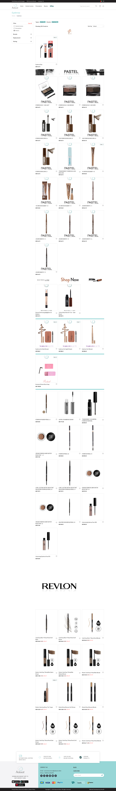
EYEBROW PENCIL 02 (64, 454)
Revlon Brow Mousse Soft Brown (67, 707)
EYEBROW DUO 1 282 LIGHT (42, 105)
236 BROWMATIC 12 (41, 239)
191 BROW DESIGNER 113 (88, 171)
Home (21, 6)
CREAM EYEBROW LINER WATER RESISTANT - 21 (44, 454)
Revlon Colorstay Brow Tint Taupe (44, 707)
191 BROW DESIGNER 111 (65, 206)
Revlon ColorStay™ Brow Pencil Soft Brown (68, 741)
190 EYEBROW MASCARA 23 (66, 138)
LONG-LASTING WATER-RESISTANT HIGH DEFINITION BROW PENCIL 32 (45, 488)
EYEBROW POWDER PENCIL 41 (43, 419)
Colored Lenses (29, 6)
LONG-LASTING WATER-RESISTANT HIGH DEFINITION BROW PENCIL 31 (68, 488)
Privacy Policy (15, 789)
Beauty (46, 6)
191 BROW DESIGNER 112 (42, 206)
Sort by (90, 26)
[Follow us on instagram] (44, 776)
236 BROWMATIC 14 (87, 239)
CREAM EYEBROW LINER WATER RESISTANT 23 (90, 488)
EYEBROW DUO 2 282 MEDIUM (66, 105)
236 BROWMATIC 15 (41, 272)
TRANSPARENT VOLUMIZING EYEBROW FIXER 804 (89, 420)
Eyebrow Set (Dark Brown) (42, 349)
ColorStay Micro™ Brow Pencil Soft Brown (67, 638)
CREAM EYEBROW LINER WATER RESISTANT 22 (44, 522)
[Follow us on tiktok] (55, 776)
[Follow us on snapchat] (50, 776)
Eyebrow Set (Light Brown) (65, 349)
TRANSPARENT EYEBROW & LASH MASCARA (67, 172)
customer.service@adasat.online (52, 771)
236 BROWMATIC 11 (87, 206)
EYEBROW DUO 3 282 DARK (89, 105)
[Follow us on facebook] (41, 776)
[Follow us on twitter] (47, 776)
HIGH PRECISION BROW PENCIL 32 (67, 522)
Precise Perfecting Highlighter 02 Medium (44, 313)
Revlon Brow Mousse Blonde (89, 707)
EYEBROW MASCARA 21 (42, 171)
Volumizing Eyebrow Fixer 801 (43, 556)
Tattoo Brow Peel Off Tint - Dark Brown (67, 313)
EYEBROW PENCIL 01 (87, 454)
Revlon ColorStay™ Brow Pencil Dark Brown (44, 741)
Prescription (39, 6)
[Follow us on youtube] (53, 776)
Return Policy (32, 789)
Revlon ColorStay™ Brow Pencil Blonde (91, 741)
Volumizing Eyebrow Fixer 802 (89, 522)
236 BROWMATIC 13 (64, 239)
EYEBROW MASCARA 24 (42, 138)
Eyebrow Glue (39, 64)
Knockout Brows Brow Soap (42, 384)
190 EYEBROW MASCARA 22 (89, 138)
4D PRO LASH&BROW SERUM (66, 419)
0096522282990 (49, 773)
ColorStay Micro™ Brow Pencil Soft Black (44, 638)
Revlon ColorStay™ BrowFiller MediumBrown (66, 673)
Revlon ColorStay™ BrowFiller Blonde (91, 672)
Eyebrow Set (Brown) (87, 349)
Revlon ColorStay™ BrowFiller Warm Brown (44, 673)
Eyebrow (54, 22)
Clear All (30, 23)
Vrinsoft (102, 789)
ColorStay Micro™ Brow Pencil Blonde (91, 638)
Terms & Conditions (23, 789)
